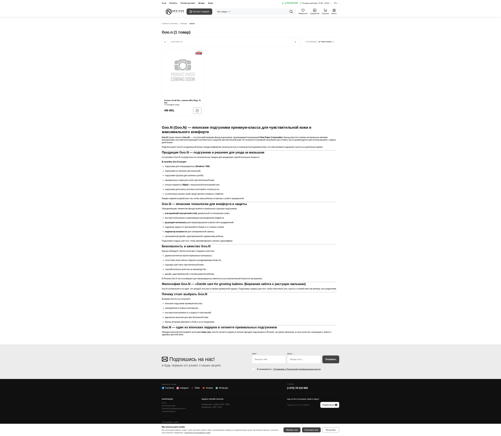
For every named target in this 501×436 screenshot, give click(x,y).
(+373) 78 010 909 (291, 3)
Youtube (209, 388)
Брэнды (201, 3)
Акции (210, 3)
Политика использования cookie (197, 433)
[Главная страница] (175, 11)
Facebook (169, 388)
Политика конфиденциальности (174, 409)
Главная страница (170, 23)
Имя (254, 354)
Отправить (330, 359)
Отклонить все (311, 430)
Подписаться (328, 405)
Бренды (183, 23)
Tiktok (197, 388)
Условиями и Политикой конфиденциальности (297, 369)
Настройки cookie (170, 422)
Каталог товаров (201, 11)
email (290, 354)
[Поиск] (291, 11)
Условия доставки (187, 3)
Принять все (292, 430)
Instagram (184, 388)
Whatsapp (223, 388)
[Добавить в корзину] (197, 111)
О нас (164, 3)
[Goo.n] (194, 53)
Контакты (173, 3)
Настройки (331, 430)
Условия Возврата (168, 411)
